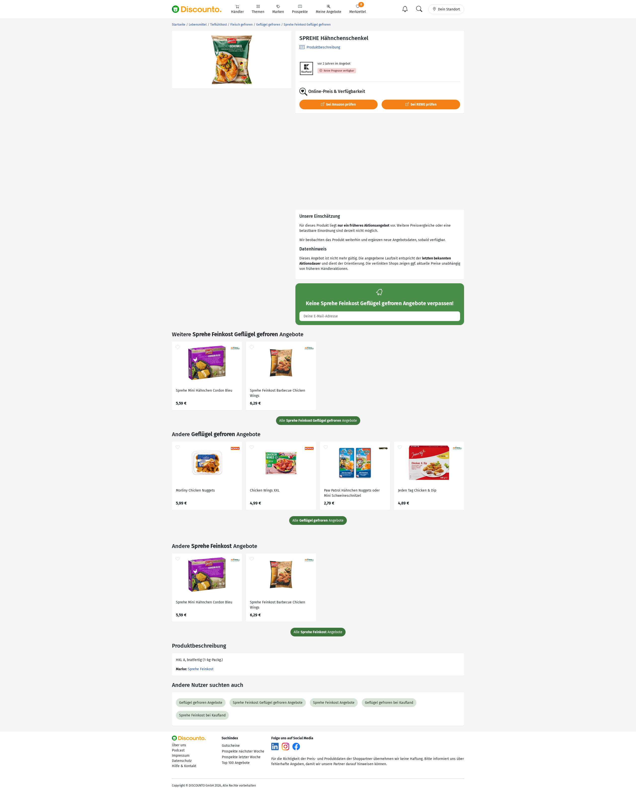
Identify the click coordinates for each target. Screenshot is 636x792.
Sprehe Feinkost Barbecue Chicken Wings (277, 393)
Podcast (178, 750)
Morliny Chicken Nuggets (195, 490)
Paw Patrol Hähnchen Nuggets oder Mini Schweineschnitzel (352, 493)
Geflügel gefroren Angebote (200, 703)
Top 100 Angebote (236, 763)
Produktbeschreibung (323, 47)
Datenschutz (182, 761)
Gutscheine (231, 746)
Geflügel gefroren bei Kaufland (389, 703)
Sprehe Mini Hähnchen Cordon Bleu (204, 390)
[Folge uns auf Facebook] (296, 746)
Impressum (181, 755)
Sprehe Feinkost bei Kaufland (202, 715)
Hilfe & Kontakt (184, 766)
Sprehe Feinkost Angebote (334, 703)
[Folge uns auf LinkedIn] (275, 746)
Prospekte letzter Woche (241, 757)
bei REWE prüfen (423, 104)
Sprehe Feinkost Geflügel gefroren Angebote (268, 703)
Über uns (179, 745)
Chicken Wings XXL (264, 490)
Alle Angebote (318, 420)
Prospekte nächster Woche (243, 751)
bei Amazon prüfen (340, 104)
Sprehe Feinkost (200, 669)
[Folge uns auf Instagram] (285, 746)
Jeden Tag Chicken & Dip (417, 490)
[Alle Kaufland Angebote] (306, 68)
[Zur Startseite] (199, 9)
